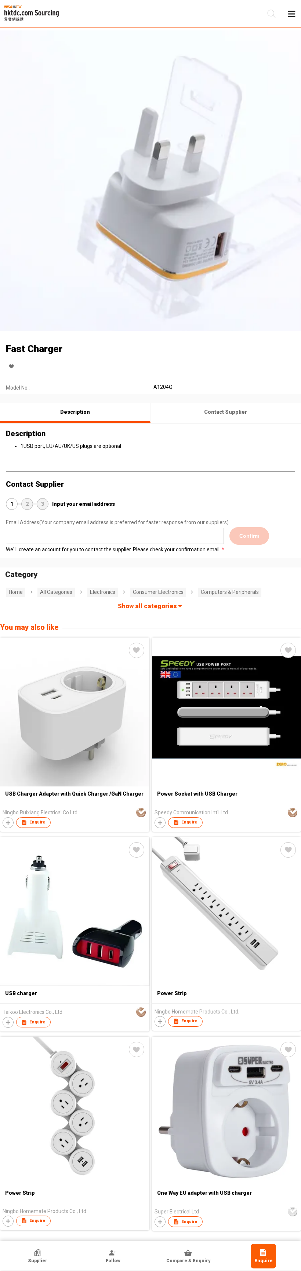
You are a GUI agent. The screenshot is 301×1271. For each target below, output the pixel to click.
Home (16, 592)
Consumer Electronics (158, 592)
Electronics (102, 592)
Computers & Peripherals (230, 592)
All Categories (56, 592)
